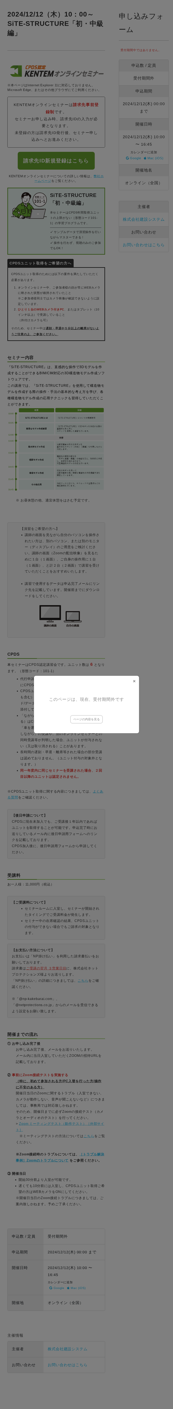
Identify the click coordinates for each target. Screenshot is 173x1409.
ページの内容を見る (86, 719)
